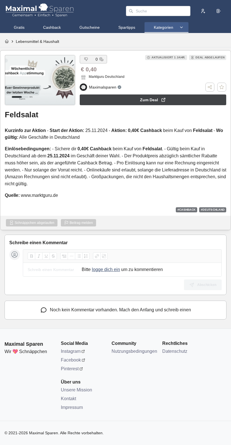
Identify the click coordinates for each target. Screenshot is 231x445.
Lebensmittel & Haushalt (37, 41)
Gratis (19, 27)
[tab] (19, 27)
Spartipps (126, 27)
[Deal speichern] (221, 87)
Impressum (72, 407)
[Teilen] (209, 87)
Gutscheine (89, 27)
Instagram (71, 351)
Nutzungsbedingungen (134, 351)
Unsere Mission (76, 389)
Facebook (71, 360)
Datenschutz (174, 351)
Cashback (52, 27)
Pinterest (70, 368)
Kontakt (68, 398)
